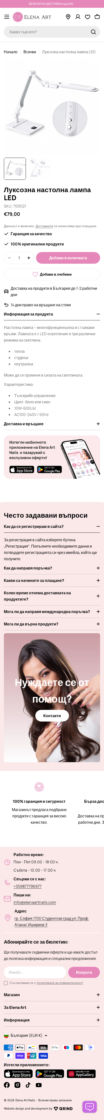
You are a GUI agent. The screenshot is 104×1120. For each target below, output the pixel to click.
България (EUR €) (27, 1035)
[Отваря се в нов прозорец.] (63, 1108)
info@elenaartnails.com (35, 902)
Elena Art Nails (25, 1100)
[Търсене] (93, 32)
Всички (29, 51)
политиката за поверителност (60, 982)
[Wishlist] (87, 17)
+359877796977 (28, 886)
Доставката (44, 226)
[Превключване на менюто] (7, 17)
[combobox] (52, 32)
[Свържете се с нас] (89, 1107)
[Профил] (78, 17)
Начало (10, 51)
